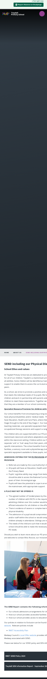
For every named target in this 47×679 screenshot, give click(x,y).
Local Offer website (28, 635)
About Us (17, 353)
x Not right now (38, 1)
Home (6, 353)
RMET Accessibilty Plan (18, 630)
